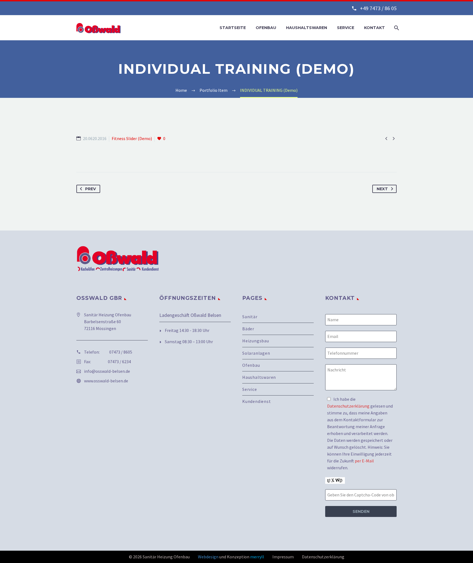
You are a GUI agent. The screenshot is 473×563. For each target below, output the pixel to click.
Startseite (233, 27)
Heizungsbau (255, 340)
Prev (90, 188)
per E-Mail (364, 461)
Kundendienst (256, 401)
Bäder (248, 328)
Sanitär (250, 316)
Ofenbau (266, 27)
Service (345, 27)
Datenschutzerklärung (348, 406)
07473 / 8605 (120, 352)
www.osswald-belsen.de (106, 380)
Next (382, 188)
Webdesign (208, 556)
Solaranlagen (256, 353)
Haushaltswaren (306, 27)
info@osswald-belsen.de (107, 371)
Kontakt (374, 27)
